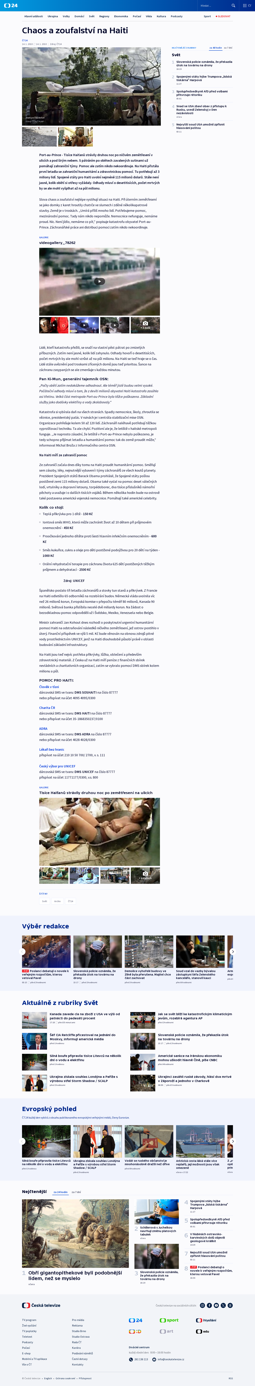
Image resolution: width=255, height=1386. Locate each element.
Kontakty (77, 1364)
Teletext (27, 1336)
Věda (149, 16)
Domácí (79, 16)
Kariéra (76, 1347)
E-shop (26, 1353)
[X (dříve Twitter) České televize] (223, 1305)
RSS (231, 1378)
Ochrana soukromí (65, 1378)
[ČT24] (11, 5)
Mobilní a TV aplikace (34, 1359)
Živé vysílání (29, 1325)
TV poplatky (29, 1331)
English (48, 1378)
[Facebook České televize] (209, 1305)
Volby (66, 16)
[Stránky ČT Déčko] (135, 1331)
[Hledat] (233, 5)
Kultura (161, 16)
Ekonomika (121, 16)
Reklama (77, 1325)
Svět (92, 16)
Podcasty (176, 16)
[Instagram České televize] (202, 1305)
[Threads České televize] (230, 1305)
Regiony (104, 16)
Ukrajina (53, 16)
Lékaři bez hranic (51, 749)
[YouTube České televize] (216, 1305)
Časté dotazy (79, 1359)
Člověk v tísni (49, 687)
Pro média (78, 1320)
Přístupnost (85, 1378)
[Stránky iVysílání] (206, 1320)
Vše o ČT (27, 1364)
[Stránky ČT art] (166, 1331)
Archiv (57, 901)
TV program (29, 1320)
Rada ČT (77, 1342)
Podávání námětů (82, 1353)
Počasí (137, 16)
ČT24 (24, 40)
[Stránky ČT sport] (169, 1320)
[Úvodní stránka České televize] (41, 1305)
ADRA (43, 728)
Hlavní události (33, 16)
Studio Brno (79, 1331)
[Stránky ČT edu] (202, 1331)
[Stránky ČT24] (135, 1320)
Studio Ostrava (81, 1336)
